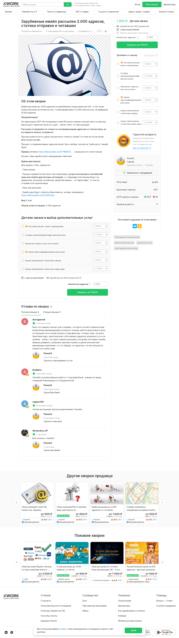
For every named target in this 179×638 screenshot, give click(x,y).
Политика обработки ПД (53, 611)
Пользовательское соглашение (56, 606)
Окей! (133, 630)
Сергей (130, 162)
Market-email (63, 579)
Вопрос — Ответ (164, 601)
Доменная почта (144, 242)
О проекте (46, 601)
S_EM (25, 579)
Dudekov (37, 370)
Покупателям (124, 601)
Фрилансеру (170, 4)
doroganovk (38, 319)
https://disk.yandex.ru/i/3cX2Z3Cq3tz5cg (38, 195)
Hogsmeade (133, 579)
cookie (62, 629)
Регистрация (152, 4)
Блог (85, 601)
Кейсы (85, 611)
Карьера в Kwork (49, 621)
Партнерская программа (95, 606)
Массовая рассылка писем (126, 248)
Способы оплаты (49, 616)
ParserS (48, 353)
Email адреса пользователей (127, 237)
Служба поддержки (166, 606)
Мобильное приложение (130, 621)
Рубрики (122, 616)
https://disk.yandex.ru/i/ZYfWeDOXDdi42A (55, 152)
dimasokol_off (40, 430)
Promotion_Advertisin (102, 580)
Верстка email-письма (124, 242)
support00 (38, 401)
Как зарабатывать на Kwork (131, 611)
